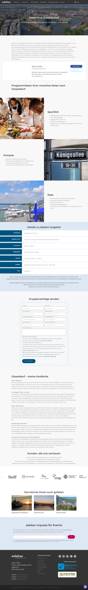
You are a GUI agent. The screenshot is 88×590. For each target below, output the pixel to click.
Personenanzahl (26, 322)
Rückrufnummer (48, 311)
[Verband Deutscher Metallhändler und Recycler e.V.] (70, 476)
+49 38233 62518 (22, 574)
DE (75, 2)
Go (71, 536)
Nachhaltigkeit (42, 567)
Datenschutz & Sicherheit (19, 587)
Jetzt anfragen (29, 361)
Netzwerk (42, 587)
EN (78, 2)
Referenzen (43, 2)
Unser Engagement (70, 561)
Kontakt (62, 2)
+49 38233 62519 (22, 577)
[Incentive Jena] (66, 503)
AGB (36, 587)
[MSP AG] (57, 476)
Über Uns (16, 2)
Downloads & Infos (53, 2)
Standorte (41, 560)
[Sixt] (12, 476)
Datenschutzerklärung (46, 340)
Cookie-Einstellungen (53, 587)
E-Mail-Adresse (26, 311)
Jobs (39, 571)
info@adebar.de (38, 76)
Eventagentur (42, 558)
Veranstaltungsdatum (27, 316)
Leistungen (25, 2)
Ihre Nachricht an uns (27, 327)
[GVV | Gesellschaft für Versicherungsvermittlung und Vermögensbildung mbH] (44, 476)
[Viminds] (28, 476)
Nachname (47, 305)
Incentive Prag (39, 512)
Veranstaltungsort (49, 316)
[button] (85, 587)
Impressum (31, 587)
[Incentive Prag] (44, 503)
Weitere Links (42, 573)
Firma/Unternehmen (49, 322)
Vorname (24, 305)
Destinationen (34, 2)
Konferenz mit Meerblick (20, 512)
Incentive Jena (61, 512)
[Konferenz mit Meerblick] (22, 503)
